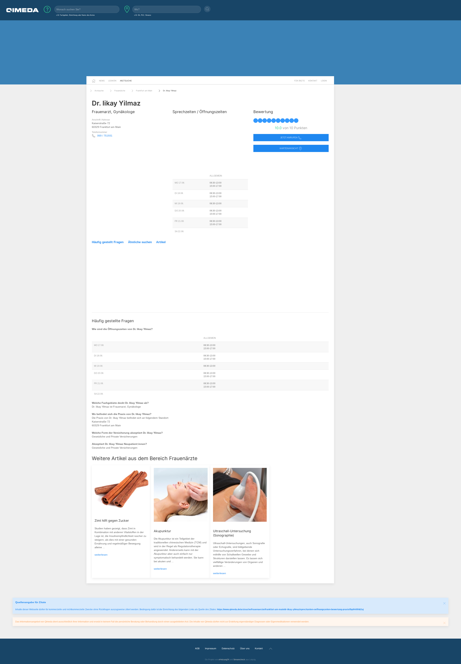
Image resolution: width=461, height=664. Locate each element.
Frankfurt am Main (144, 91)
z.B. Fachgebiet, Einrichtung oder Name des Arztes (75, 15)
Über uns (244, 648)
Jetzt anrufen (289, 137)
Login (324, 80)
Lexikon (112, 80)
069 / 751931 (104, 135)
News (102, 80)
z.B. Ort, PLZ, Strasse (142, 15)
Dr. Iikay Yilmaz (169, 91)
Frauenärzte (119, 91)
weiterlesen (101, 554)
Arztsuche (126, 80)
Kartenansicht (289, 148)
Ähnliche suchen (140, 242)
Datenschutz (228, 648)
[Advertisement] (230, 48)
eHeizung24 (224, 659)
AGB (197, 648)
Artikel (161, 242)
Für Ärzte (299, 80)
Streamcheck (239, 659)
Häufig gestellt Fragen (108, 242)
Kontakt (312, 80)
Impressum (210, 648)
